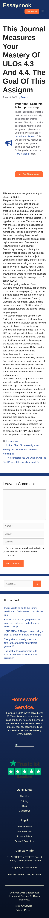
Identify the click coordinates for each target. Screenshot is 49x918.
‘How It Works (22, 153)
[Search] (37, 584)
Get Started (32, 11)
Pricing (24, 801)
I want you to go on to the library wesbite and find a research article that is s (24, 611)
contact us (24, 811)
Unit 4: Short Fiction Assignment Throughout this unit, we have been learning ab (21, 449)
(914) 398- (31, 874)
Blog (24, 806)
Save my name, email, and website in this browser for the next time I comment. (25, 551)
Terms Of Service (23, 906)
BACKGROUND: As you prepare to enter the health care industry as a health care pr (22, 623)
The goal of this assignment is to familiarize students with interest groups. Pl (20, 643)
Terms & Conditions (24, 841)
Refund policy (24, 831)
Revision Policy (24, 826)
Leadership (12, 441)
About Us (24, 796)
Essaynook (17, 5)
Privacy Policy (24, 836)
